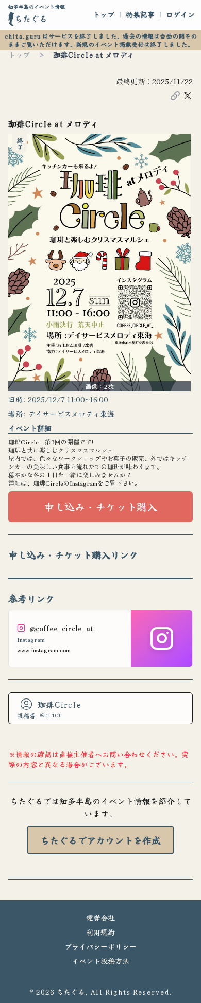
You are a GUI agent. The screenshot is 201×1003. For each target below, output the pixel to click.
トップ (103, 14)
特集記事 (140, 14)
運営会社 (100, 917)
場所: (17, 413)
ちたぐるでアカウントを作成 (100, 840)
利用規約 (100, 932)
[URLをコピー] (175, 96)
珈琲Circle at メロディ (93, 54)
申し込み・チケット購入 (100, 506)
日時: (17, 399)
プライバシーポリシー (100, 946)
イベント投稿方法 (100, 961)
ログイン (180, 14)
